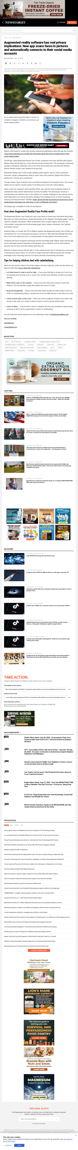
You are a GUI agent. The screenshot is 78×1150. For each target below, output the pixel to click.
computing (14, 70)
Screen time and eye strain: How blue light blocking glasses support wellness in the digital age (31, 888)
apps (9, 68)
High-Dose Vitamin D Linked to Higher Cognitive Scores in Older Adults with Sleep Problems (31, 874)
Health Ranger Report (11, 732)
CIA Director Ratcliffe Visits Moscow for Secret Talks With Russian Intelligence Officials (29, 845)
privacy (64, 70)
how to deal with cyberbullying (29, 268)
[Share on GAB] (23, 63)
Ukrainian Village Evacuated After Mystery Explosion (19, 869)
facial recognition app (42, 70)
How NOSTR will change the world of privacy (40, 556)
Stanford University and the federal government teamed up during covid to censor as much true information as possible (49, 431)
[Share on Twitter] (15, 63)
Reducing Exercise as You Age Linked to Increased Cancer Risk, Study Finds (26, 946)
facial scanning (52, 70)
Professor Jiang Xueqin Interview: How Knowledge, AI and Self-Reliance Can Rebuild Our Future (48, 796)
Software (22, 71)
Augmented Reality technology (58, 68)
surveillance (29, 71)
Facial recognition (30, 70)
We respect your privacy (39, 1123)
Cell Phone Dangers (15, 38)
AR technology (15, 68)
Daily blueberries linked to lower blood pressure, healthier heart (22, 883)
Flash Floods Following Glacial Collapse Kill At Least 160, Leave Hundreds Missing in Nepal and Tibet (33, 854)
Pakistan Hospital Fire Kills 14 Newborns (16, 849)
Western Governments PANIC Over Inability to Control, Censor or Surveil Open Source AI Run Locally (48, 763)
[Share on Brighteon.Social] (6, 63)
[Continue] (57, 1119)
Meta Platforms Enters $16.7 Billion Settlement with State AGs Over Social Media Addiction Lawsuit (33, 902)
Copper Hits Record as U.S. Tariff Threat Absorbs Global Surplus (23, 898)
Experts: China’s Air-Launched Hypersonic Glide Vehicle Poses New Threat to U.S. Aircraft (30, 936)
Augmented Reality (25, 68)
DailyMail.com (9, 323)
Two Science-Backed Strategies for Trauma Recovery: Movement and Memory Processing (30, 927)
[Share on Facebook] (10, 63)
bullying (70, 68)
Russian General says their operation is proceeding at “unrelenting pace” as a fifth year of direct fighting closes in (37, 917)
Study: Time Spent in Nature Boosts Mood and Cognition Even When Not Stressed (28, 878)
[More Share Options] (40, 63)
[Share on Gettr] (36, 63)
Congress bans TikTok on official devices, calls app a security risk (47, 572)
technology (36, 71)
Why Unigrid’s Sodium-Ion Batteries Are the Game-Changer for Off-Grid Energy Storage (29, 830)
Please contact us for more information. (15, 706)
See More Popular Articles (39, 950)
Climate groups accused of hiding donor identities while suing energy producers (27, 931)
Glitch (59, 70)
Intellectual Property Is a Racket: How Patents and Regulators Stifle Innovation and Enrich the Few (32, 907)
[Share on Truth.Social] (32, 63)
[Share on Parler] (27, 63)
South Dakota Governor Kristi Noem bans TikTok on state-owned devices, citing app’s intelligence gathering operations (46, 623)
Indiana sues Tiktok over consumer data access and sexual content (48, 605)
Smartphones (8, 71)
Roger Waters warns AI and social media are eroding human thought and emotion (28, 922)
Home (5, 38)
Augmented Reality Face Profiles (40, 68)
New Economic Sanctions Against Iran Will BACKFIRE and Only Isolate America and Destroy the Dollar (47, 806)
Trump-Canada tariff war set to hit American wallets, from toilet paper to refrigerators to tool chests (33, 864)
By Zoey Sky (8, 58)
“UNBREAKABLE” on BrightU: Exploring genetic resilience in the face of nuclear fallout (29, 893)
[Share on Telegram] (19, 63)
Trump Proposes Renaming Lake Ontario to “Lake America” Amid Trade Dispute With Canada (31, 840)
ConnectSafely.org (10, 327)
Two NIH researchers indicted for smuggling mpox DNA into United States (25, 912)
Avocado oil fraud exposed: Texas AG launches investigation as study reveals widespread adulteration (34, 859)
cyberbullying (20, 70)
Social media (16, 71)
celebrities (7, 70)
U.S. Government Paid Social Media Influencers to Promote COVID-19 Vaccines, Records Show (31, 835)
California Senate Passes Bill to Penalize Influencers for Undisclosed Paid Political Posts (29, 941)
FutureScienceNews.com (59, 314)
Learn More (8, 1145)
